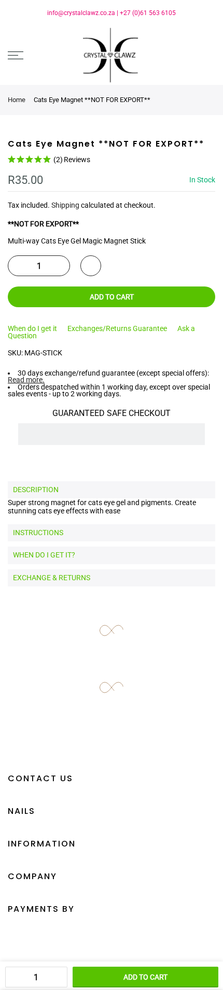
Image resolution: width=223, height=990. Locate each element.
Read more (25, 380)
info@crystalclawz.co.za (81, 13)
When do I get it (32, 328)
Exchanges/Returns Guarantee (117, 328)
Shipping (65, 205)
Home (16, 100)
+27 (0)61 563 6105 (148, 13)
